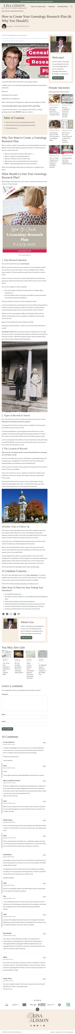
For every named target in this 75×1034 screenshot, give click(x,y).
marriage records (40, 436)
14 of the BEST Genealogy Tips (13, 594)
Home (3, 11)
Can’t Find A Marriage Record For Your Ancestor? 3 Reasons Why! (55, 111)
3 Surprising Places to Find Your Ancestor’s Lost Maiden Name (55, 136)
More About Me (26, 637)
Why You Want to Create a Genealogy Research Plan (20, 122)
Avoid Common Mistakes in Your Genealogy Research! (20, 601)
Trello (43, 841)
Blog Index (52, 6)
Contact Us (52, 1032)
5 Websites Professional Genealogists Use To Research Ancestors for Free (25, 604)
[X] (40, 1025)
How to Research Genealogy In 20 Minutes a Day (24, 583)
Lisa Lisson (10, 26)
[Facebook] (37, 1025)
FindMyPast (16, 461)
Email (4, 721)
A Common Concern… (12, 128)
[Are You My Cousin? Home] (14, 6)
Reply (44, 742)
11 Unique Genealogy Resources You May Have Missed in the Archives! (24, 606)
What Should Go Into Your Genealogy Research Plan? (20, 125)
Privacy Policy (59, 1032)
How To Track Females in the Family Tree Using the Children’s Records (54, 162)
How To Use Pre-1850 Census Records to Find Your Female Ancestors (67, 137)
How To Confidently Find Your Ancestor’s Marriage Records (66, 112)
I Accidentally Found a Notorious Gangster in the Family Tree (43, 668)
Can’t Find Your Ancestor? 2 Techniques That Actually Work (6, 668)
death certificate (33, 434)
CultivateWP (70, 1032)
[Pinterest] (44, 1025)
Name (4, 714)
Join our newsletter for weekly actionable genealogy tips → (37, 1)
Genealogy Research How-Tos (17, 11)
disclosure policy (24, 35)
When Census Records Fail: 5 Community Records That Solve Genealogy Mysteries (30, 670)
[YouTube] (34, 1025)
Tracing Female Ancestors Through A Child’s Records (67, 161)
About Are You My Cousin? (38, 6)
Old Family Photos (63, 6)
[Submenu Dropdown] (46, 6)
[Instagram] (31, 1025)
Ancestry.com (7, 461)
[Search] (71, 6)
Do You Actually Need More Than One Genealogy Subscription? (19, 667)
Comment (5, 694)
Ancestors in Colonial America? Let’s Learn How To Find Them (22, 609)
